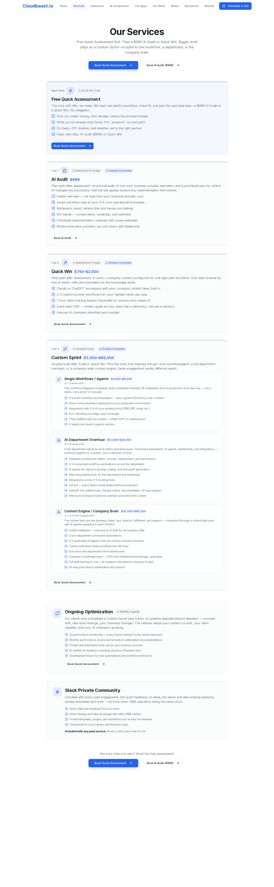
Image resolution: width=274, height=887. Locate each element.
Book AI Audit (62, 238)
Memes (209, 6)
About (175, 6)
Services (79, 6)
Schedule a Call (238, 6)
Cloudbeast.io (38, 6)
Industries (97, 6)
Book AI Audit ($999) (160, 65)
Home (63, 6)
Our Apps (141, 6)
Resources (192, 6)
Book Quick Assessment (110, 65)
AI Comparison (119, 6)
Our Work (159, 6)
